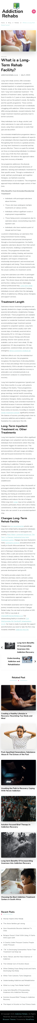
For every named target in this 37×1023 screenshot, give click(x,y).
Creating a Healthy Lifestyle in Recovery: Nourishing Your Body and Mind (16, 715)
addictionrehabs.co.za (9, 75)
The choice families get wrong (14, 923)
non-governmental (17, 526)
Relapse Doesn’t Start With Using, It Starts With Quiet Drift (19, 936)
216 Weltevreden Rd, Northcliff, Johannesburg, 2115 (16, 621)
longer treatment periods (10, 413)
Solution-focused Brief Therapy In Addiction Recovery (15, 825)
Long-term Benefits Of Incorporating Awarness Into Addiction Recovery (17, 862)
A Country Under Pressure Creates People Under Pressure (18, 943)
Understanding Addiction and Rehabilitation (19, 980)
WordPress (30, 1019)
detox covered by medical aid (20, 351)
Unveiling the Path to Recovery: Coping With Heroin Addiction (18, 789)
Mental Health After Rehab (13, 919)
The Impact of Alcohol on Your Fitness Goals (19, 1004)
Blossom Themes (9, 1019)
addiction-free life (22, 630)
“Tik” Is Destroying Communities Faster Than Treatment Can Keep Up (19, 951)
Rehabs (4, 56)
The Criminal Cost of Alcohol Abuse (16, 964)
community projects (12, 543)
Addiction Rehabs (12, 13)
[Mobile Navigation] (34, 11)
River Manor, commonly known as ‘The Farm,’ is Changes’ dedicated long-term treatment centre (18, 537)
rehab (16, 502)
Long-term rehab (26, 286)
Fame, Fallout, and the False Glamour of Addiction (17, 958)
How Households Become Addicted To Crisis (17, 929)
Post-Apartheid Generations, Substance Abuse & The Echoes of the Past (18, 753)
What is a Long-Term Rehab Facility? (16, 985)
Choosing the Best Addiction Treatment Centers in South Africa (18, 898)
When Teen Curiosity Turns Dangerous (17, 976)
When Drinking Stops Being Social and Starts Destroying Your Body (19, 969)
